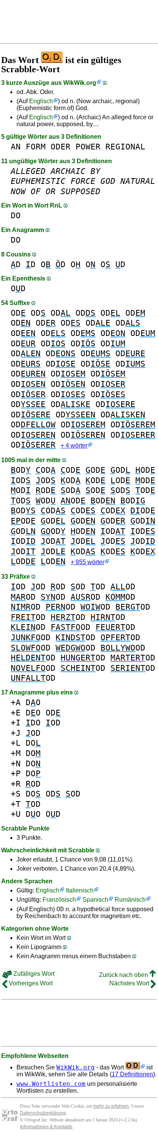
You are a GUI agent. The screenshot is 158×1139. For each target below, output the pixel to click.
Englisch (41, 101)
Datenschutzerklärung (43, 1113)
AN (16, 146)
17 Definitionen (132, 1074)
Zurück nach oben (124, 975)
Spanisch (95, 899)
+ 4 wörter (74, 445)
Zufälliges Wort (33, 973)
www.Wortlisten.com (51, 1083)
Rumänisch (130, 899)
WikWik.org (79, 83)
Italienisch (80, 890)
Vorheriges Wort (30, 983)
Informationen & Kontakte (46, 1126)
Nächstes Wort (130, 983)
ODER (61, 146)
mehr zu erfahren (111, 1106)
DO (16, 215)
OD (18, 288)
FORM (36, 146)
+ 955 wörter (87, 562)
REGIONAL (125, 146)
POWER (88, 146)
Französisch (59, 899)
